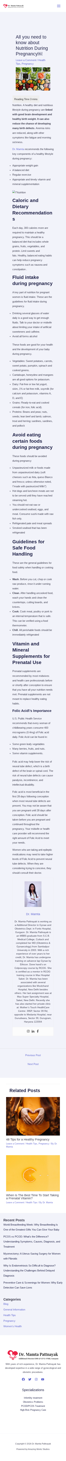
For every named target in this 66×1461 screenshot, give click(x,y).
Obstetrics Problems (33, 1402)
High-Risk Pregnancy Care (33, 1410)
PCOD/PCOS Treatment (33, 1406)
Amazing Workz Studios (39, 1449)
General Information (14, 1309)
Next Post (33, 1064)
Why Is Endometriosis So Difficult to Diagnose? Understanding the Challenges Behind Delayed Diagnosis (29, 1270)
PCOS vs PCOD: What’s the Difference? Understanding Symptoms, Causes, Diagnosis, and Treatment (31, 1241)
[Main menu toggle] (59, 6)
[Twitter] (29, 1379)
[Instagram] (28, 1031)
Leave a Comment (26, 60)
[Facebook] (37, 1031)
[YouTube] (42, 1379)
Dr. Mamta (18, 149)
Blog (5, 1304)
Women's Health (12, 1326)
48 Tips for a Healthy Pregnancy (27, 1139)
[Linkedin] (33, 1031)
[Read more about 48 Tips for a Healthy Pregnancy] (33, 1116)
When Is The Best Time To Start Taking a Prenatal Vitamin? (32, 1196)
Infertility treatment (33, 1398)
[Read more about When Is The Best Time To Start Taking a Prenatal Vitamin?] (33, 1173)
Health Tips (31, 1143)
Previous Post (33, 1055)
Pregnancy (28, 63)
